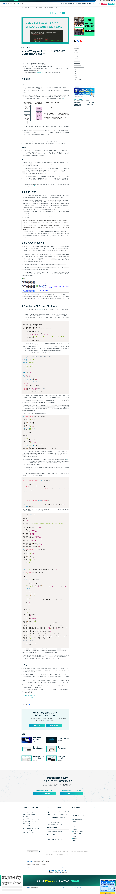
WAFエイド (75, 812)
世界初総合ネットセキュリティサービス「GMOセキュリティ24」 (36, 865)
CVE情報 (86, 851)
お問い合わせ (111, 3)
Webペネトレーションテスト (28, 823)
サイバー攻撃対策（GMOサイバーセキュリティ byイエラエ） (42, 867)
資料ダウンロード (96, 3)
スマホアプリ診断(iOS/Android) (29, 814)
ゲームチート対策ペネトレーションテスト (31, 828)
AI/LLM (75, 55)
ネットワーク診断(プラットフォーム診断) (31, 818)
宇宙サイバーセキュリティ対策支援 (80, 823)
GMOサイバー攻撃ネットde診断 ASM (55, 831)
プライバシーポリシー (57, 851)
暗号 (75, 73)
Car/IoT (24, 47)
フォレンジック (77, 65)
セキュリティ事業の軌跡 (73, 867)
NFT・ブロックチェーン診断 (28, 826)
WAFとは (75, 838)
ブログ (79, 3)
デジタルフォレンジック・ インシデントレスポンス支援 (58, 812)
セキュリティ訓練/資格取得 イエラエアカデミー (57, 817)
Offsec (75, 77)
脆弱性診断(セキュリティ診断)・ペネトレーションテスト (32, 808)
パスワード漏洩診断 (49, 865)
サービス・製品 (64, 3)
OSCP (75, 69)
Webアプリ (76, 57)
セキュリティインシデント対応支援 (54, 807)
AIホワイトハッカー (78, 52)
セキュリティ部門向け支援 (78, 819)
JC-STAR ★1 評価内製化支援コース (55, 824)
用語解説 (74, 826)
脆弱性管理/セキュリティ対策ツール (54, 827)
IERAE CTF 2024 (39, 72)
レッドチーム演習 (26, 825)
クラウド (76, 75)
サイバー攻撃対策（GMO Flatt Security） (57, 867)
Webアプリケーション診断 (28, 812)
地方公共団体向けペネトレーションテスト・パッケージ (33, 833)
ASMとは (75, 836)
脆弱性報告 (76, 59)
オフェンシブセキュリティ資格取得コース (56, 821)
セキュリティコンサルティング (78, 815)
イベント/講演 (77, 61)
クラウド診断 (25, 816)
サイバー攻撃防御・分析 (77, 807)
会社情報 (89, 3)
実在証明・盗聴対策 (30, 867)
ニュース (75, 3)
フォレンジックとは (77, 833)
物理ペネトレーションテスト (28, 832)
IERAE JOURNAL (77, 79)
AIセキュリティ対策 (51, 834)
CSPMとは (75, 840)
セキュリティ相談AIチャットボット (65, 865)
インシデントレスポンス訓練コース (55, 822)
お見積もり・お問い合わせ (44, 793)
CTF (33, 7)
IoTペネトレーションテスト (29, 695)
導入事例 (70, 3)
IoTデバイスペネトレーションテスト (30, 821)
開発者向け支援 (76, 821)
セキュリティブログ (28, 7)
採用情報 (84, 3)
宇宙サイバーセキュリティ (79, 48)
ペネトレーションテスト (79, 67)
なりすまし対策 (67, 867)
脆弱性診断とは (76, 829)
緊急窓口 (105, 3)
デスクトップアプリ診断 (28, 697)
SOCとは (75, 835)
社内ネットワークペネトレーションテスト (31, 819)
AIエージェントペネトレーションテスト (55, 839)
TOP (22, 7)
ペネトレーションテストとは (78, 831)
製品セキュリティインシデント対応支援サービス (57, 814)
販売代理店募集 (80, 851)
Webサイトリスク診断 (56, 865)
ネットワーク (77, 63)
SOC (75, 71)
